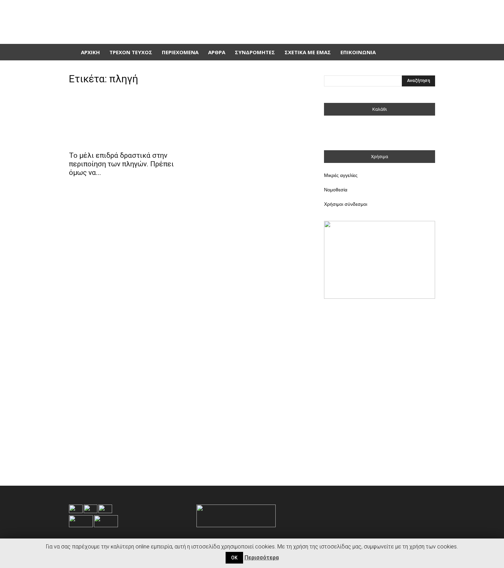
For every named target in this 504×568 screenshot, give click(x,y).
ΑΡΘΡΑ (216, 52)
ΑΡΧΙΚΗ (90, 52)
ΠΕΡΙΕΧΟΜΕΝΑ (180, 52)
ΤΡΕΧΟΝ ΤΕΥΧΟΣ (130, 52)
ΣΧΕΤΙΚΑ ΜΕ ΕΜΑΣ (308, 52)
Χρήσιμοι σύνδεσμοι (345, 204)
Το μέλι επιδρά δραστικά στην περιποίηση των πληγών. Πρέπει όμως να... (121, 164)
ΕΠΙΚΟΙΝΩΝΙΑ (358, 52)
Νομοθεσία (335, 189)
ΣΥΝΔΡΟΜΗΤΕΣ (255, 52)
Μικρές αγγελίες (341, 175)
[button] (427, 52)
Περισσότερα (261, 557)
